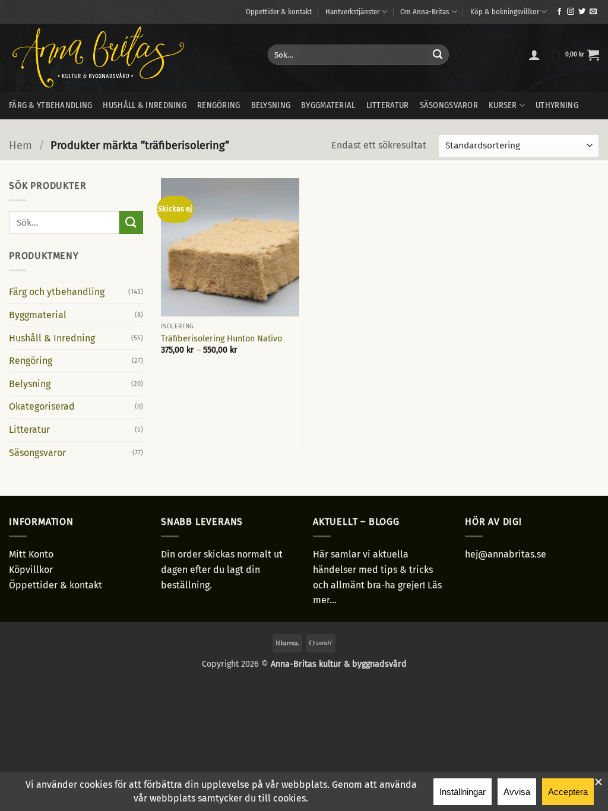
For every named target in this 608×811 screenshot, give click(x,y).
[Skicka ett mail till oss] (593, 12)
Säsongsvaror (449, 105)
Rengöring (218, 105)
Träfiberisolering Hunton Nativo (221, 339)
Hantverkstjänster (352, 11)
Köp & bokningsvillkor (504, 11)
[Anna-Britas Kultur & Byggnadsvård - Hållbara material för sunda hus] (129, 58)
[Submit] (438, 55)
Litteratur (387, 105)
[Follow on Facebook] (559, 12)
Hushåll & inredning (144, 105)
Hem (20, 145)
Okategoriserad (42, 406)
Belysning (271, 105)
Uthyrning (557, 105)
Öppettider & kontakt (279, 11)
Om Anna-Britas (424, 11)
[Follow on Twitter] (581, 12)
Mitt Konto (31, 554)
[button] (534, 55)
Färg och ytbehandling (56, 291)
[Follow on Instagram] (570, 12)
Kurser (503, 105)
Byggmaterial (328, 105)
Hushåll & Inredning (52, 338)
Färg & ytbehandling (50, 105)
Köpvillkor (31, 569)
